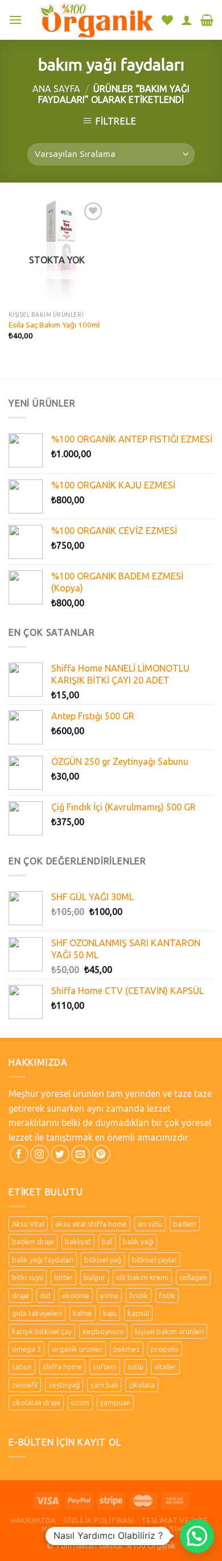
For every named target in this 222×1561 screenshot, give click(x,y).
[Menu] (15, 20)
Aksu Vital (28, 1224)
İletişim (168, 1529)
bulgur (94, 1277)
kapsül (138, 1313)
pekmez (126, 1349)
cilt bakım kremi (142, 1277)
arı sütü (150, 1224)
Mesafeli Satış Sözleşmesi (93, 1529)
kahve (82, 1313)
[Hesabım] (186, 19)
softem (105, 1366)
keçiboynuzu (103, 1331)
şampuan (115, 1402)
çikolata (142, 1385)
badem (184, 1224)
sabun (22, 1366)
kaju (110, 1313)
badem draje (33, 1241)
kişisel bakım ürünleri (169, 1331)
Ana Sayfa (56, 89)
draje (20, 1295)
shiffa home (62, 1366)
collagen (193, 1277)
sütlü (135, 1366)
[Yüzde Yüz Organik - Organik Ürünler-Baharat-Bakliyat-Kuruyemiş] (96, 19)
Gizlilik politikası (98, 1520)
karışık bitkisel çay (42, 1331)
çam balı (104, 1385)
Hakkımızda (33, 1520)
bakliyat (78, 1241)
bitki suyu (27, 1277)
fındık (138, 1295)
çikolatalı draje (36, 1402)
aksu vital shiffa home (91, 1224)
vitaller (165, 1366)
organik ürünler (77, 1349)
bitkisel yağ (102, 1260)
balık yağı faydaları (42, 1260)
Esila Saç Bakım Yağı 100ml (54, 324)
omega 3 (26, 1349)
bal (107, 1241)
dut (45, 1295)
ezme (109, 1295)
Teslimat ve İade (174, 1520)
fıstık (167, 1295)
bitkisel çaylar (154, 1260)
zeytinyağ (64, 1385)
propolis (165, 1349)
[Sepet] (206, 19)
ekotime (75, 1295)
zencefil (25, 1385)
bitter (63, 1277)
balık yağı (138, 1241)
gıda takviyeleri (37, 1313)
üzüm (80, 1402)
